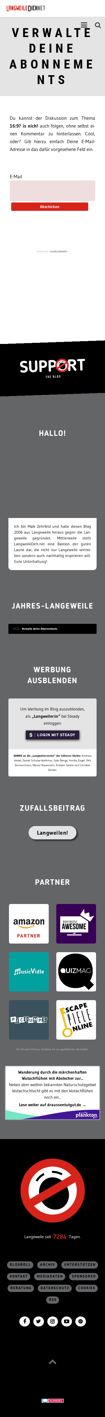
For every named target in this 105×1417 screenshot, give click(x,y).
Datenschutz (55, 1288)
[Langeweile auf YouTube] (66, 1320)
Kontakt (19, 1276)
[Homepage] (41, 8)
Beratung (21, 1288)
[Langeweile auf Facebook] (24, 1320)
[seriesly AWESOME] (76, 923)
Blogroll (20, 1265)
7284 (60, 1236)
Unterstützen (80, 1265)
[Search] (98, 25)
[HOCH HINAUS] (52, 1361)
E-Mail (16, 176)
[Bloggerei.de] (52, 1400)
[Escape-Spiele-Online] (76, 1019)
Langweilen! (52, 832)
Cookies (86, 1288)
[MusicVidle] (29, 971)
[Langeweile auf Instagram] (52, 1320)
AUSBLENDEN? (58, 251)
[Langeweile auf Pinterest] (80, 1320)
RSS (53, 1300)
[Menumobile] (84, 25)
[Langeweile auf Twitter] (38, 1320)
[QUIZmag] (76, 971)
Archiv (47, 1265)
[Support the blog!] (52, 368)
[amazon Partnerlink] (29, 923)
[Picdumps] (29, 1019)
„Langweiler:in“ (46, 716)
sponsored (84, 1276)
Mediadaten (50, 1276)
